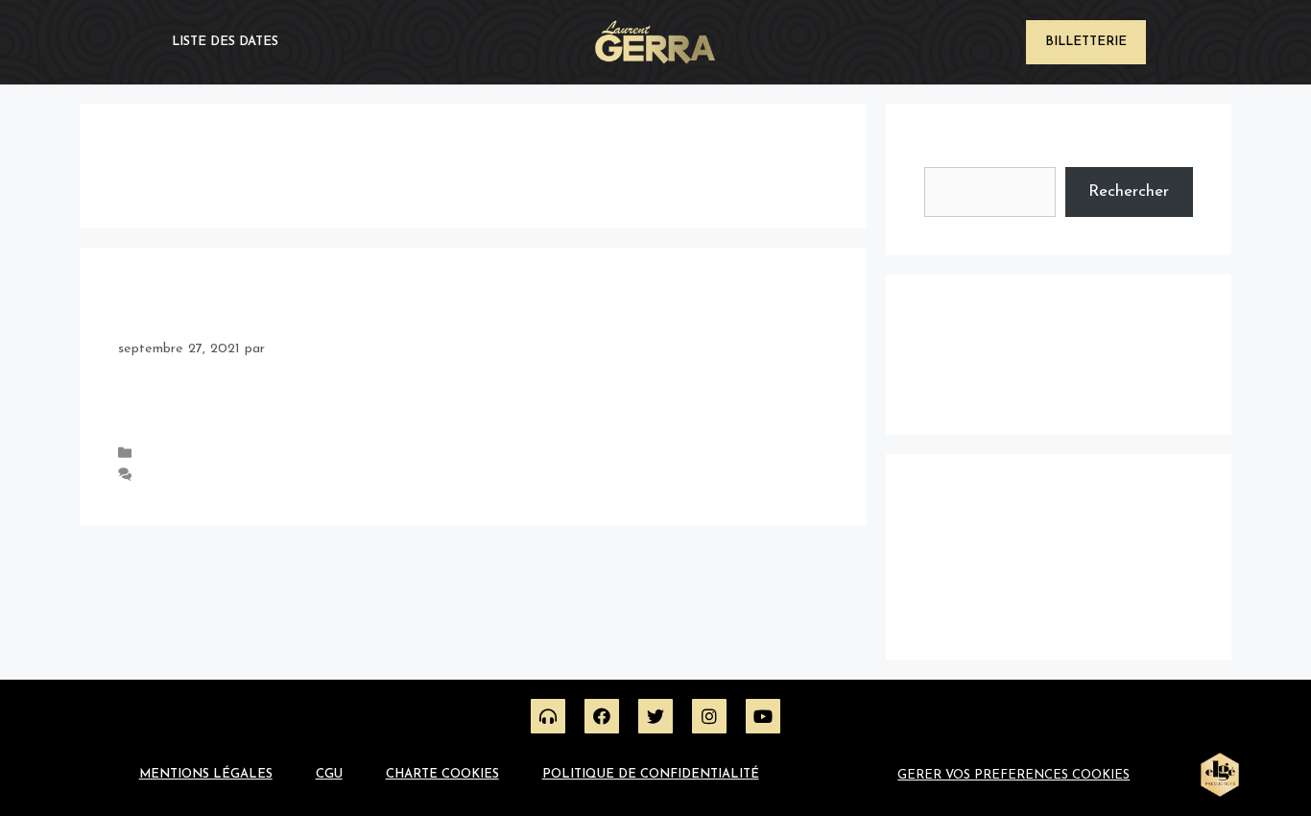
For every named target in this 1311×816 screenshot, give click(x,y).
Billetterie (1086, 42)
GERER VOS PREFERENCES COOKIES (1013, 775)
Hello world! (152, 310)
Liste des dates (225, 42)
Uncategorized (183, 454)
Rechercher (964, 154)
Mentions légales (206, 774)
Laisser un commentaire (209, 475)
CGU (329, 774)
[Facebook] (601, 716)
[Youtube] (763, 716)
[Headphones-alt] (548, 716)
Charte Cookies (442, 774)
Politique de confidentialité (650, 774)
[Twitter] (655, 716)
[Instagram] (709, 716)
